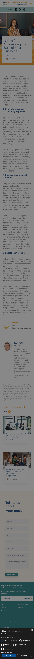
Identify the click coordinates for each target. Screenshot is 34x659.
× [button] (32, 630)
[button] (17, 652)
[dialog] (17, 643)
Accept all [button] (9, 655)
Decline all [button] (24, 655)
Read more (16, 637)
